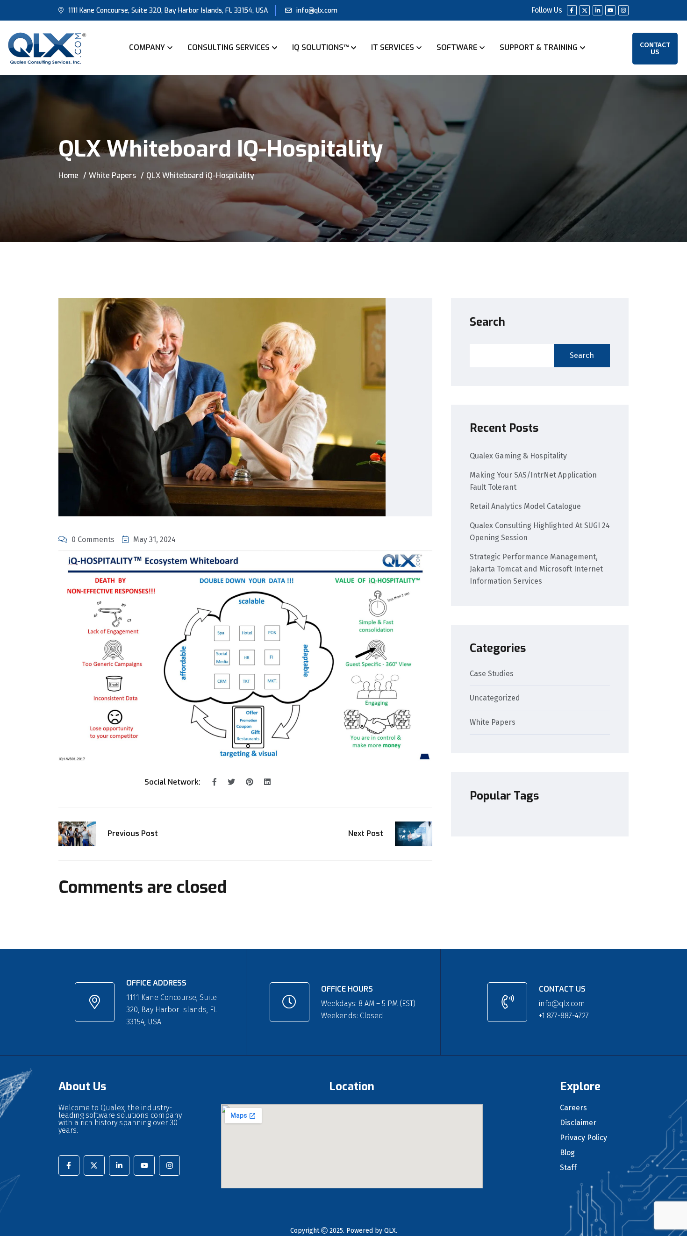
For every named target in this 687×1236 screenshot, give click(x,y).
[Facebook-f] (572, 10)
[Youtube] (610, 10)
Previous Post (132, 833)
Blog (567, 1153)
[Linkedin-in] (598, 10)
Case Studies (492, 674)
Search (487, 322)
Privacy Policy (583, 1138)
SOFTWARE (457, 47)
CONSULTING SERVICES (228, 47)
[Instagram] (623, 10)
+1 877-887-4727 (564, 1015)
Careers (573, 1108)
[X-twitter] (585, 10)
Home (68, 175)
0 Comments (93, 539)
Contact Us (655, 48)
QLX (390, 1231)
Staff (568, 1168)
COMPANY (147, 47)
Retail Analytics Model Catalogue (525, 506)
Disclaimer (578, 1123)
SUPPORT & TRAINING (539, 47)
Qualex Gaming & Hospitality (518, 455)
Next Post (365, 833)
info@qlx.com (316, 10)
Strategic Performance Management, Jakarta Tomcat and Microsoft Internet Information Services (536, 569)
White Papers (112, 175)
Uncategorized (495, 698)
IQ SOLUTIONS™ (320, 47)
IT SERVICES (392, 47)
